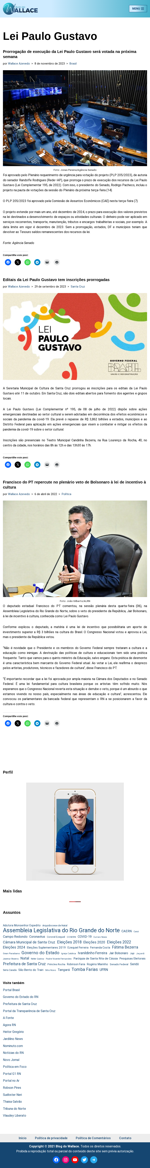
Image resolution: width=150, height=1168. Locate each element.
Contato (125, 1138)
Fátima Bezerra (125, 947)
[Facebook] (56, 1159)
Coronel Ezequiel (56, 937)
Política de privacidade (51, 1138)
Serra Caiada (10, 970)
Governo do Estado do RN (20, 997)
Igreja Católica (68, 953)
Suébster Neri (12, 1095)
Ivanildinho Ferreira (92, 953)
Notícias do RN (13, 1053)
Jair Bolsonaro (118, 953)
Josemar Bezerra (11, 959)
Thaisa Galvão (12, 1101)
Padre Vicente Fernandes (59, 958)
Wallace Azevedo (19, 63)
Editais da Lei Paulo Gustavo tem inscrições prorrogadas (56, 280)
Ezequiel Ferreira (78, 947)
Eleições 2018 (69, 942)
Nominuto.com (13, 1046)
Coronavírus (37, 937)
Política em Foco (15, 1067)
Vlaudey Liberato (14, 1115)
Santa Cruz (78, 286)
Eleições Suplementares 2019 (46, 947)
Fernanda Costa (100, 947)
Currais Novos (100, 937)
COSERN (71, 937)
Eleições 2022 (119, 942)
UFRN (104, 970)
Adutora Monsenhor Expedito (22, 925)
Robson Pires (12, 1088)
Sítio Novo (50, 970)
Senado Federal (119, 964)
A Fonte (8, 1018)
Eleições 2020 (94, 942)
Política (66, 494)
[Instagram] (65, 1159)
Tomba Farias (84, 969)
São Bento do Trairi (30, 970)
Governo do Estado (40, 952)
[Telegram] (93, 1159)
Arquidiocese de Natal (54, 925)
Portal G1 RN (12, 1074)
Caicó (136, 931)
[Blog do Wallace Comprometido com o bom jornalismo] (20, 9)
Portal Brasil (11, 990)
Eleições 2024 (14, 947)
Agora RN (9, 1025)
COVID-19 (85, 937)
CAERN (126, 931)
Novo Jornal (11, 1060)
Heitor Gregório (13, 1032)
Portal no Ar (11, 1080)
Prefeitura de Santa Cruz (24, 963)
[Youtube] (75, 1159)
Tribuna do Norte (14, 1109)
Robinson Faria (76, 964)
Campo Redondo (15, 937)
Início (23, 1138)
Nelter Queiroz (37, 959)
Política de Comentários (93, 1138)
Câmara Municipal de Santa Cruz (29, 942)
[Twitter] (84, 1159)
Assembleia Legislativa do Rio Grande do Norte (61, 930)
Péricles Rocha (56, 964)
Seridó (134, 964)
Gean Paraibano (11, 953)
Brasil (73, 63)
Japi (132, 953)
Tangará (64, 970)
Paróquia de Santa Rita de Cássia (95, 958)
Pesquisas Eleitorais (133, 958)
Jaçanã (140, 953)
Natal (24, 958)
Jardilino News (13, 1039)
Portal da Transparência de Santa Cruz (29, 1011)
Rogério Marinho (97, 964)
